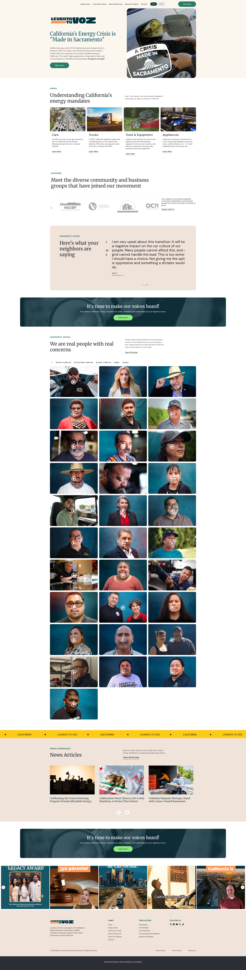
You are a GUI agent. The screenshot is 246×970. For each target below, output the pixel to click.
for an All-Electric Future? (171, 800)
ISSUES (53, 88)
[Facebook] (174, 924)
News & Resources (115, 4)
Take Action (187, 4)
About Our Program (132, 4)
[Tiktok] (183, 924)
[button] (142, 284)
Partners (144, 4)
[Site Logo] (62, 922)
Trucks (93, 135)
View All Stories (131, 353)
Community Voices (99, 4)
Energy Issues (85, 4)
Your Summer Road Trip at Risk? (121, 800)
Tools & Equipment (139, 135)
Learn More (56, 152)
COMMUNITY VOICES (70, 236)
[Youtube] (177, 924)
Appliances (170, 135)
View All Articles (131, 757)
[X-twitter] (180, 924)
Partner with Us (168, 209)
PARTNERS (56, 173)
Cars (55, 135)
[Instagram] (171, 924)
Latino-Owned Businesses (70, 800)
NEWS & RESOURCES (60, 749)
